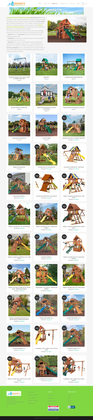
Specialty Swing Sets (33, 394)
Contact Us (70, 403)
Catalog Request (32, 403)
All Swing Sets (31, 392)
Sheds (49, 403)
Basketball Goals (52, 401)
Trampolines (51, 398)
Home (69, 395)
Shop (69, 398)
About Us (70, 401)
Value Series (21, 34)
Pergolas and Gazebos (33, 400)
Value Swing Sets (32, 397)
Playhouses (50, 395)
